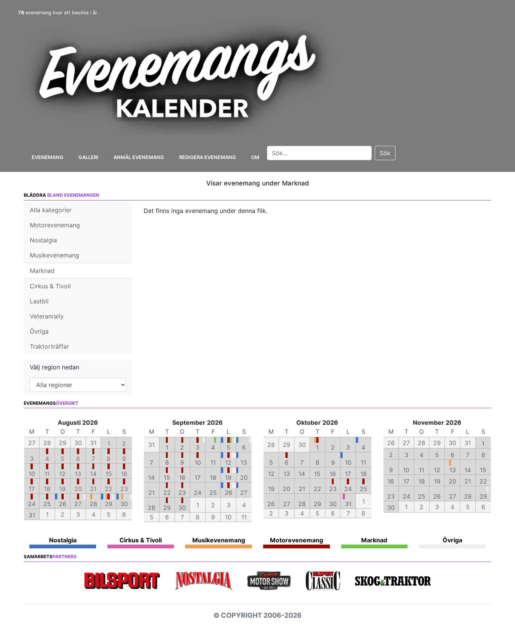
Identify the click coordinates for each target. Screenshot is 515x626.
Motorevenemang (55, 225)
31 (32, 515)
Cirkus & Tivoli (50, 286)
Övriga (39, 331)
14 (151, 477)
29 (108, 504)
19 (228, 477)
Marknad (42, 270)
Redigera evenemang (207, 157)
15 (167, 477)
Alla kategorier (51, 210)
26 (62, 504)
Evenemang (47, 157)
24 (31, 504)
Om (255, 157)
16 (182, 477)
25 (47, 504)
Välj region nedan (54, 367)
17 (198, 477)
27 (77, 504)
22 (167, 492)
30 (124, 504)
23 (182, 492)
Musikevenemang (54, 255)
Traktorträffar (49, 346)
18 (213, 477)
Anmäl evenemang (138, 157)
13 (244, 462)
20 (244, 477)
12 (228, 462)
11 (213, 462)
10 (198, 462)
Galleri (88, 157)
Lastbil (39, 301)
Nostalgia (43, 240)
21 (151, 492)
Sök (385, 153)
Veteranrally (47, 316)
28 (93, 504)
